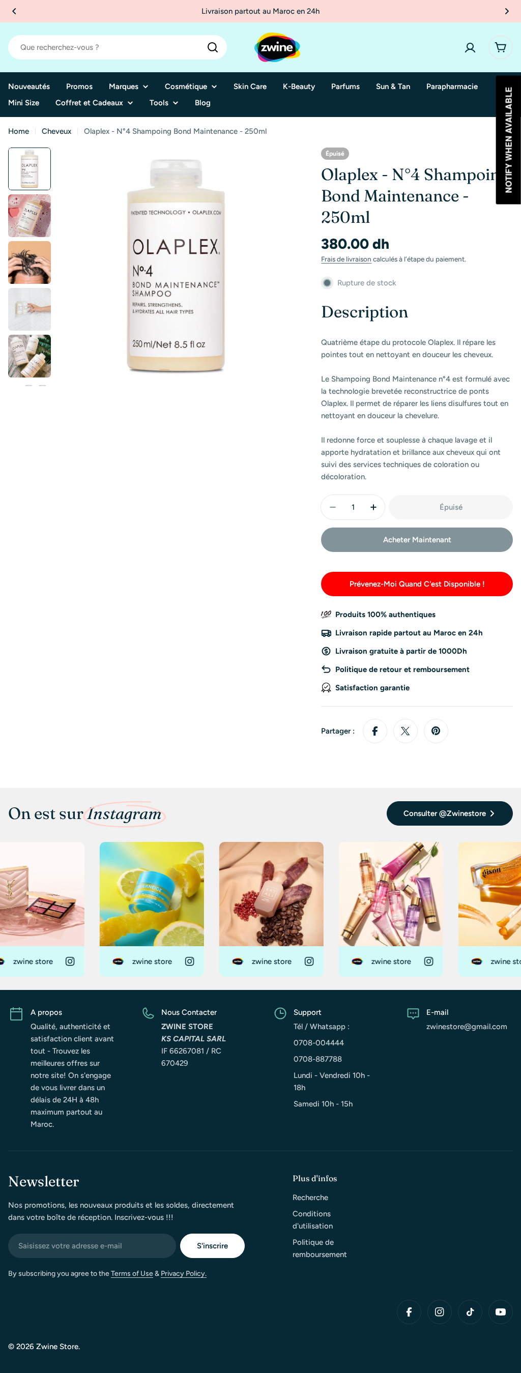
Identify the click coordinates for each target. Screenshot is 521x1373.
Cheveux (56, 131)
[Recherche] (213, 47)
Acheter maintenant (417, 539)
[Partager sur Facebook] (375, 731)
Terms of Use (132, 1273)
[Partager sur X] (405, 731)
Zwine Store (57, 1346)
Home (18, 131)
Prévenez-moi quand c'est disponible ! (417, 584)
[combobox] (117, 47)
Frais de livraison (346, 259)
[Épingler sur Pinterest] (436, 731)
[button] (14, 11)
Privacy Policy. (184, 1273)
